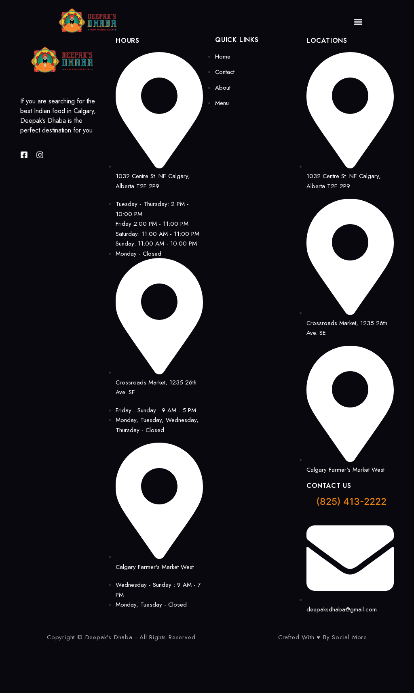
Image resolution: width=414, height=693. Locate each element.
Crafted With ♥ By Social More (322, 637)
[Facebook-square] (24, 155)
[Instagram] (40, 155)
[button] (358, 21)
